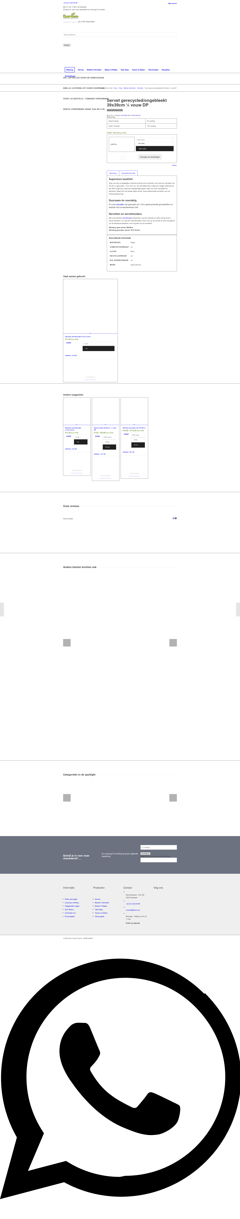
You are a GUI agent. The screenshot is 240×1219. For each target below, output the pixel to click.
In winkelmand (90, 377)
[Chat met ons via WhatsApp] (120, 1215)
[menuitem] (171, 3)
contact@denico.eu (133, 910)
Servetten (124, 115)
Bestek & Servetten (102, 902)
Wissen (174, 165)
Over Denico (69, 909)
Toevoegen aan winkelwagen (150, 157)
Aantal (113, 144)
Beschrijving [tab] (113, 173)
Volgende (173, 643)
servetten (120, 204)
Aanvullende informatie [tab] (128, 173)
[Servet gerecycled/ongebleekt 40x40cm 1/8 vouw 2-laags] (238, 609)
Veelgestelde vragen (72, 906)
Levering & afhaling (72, 902)
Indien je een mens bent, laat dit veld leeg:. (155, 856)
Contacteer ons (70, 913)
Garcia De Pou (136, 115)
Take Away (99, 909)
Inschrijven (145, 854)
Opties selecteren (90, 379)
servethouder (127, 218)
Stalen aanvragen (71, 899)
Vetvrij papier (99, 916)
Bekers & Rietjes (101, 906)
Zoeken (67, 45)
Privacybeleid (69, 916)
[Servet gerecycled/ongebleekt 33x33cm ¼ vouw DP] (2, 609)
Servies (97, 899)
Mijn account (172, 3)
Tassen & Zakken (101, 913)
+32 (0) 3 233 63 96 (70, 3)
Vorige (67, 643)
